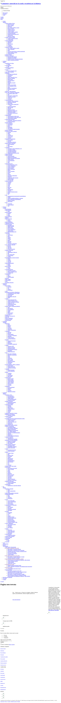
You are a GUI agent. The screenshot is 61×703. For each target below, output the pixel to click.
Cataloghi (2, 671)
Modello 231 (2, 683)
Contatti (1, 685)
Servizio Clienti (3, 648)
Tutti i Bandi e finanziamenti (10, 547)
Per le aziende (2, 658)
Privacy (6, 701)
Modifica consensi (14, 701)
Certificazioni (2, 677)
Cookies (9, 701)
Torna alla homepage (16, 599)
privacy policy (11, 644)
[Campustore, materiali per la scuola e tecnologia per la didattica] (30, 3)
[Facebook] (4, 694)
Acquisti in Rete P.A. (3, 660)
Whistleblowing (3, 689)
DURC (1, 681)
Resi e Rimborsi (3, 652)
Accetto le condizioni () (7, 644)
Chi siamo (2, 669)
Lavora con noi (2, 679)
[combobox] (5, 6)
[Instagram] (4, 696)
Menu (1, 19)
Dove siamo (2, 673)
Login (4, 14)
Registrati (4, 13)
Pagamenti (2, 654)
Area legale (2, 701)
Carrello (2, 18)
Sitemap (18, 701)
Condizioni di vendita (4, 656)
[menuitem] (5, 543)
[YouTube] (4, 698)
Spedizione (2, 650)
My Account (5, 12)
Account (2, 581)
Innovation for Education (53, 610)
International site (3, 687)
